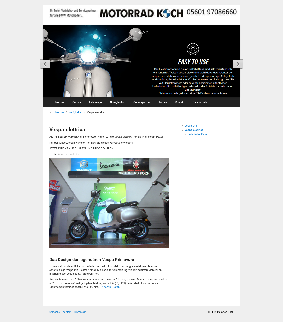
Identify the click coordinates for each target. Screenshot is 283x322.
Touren (163, 102)
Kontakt (179, 102)
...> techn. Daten (110, 287)
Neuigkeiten (117, 102)
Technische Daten (197, 134)
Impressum (80, 312)
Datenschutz (199, 102)
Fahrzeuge (95, 102)
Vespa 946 (191, 125)
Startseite (54, 312)
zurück (45, 64)
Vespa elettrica (194, 130)
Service (76, 102)
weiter (237, 64)
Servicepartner (141, 102)
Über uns (58, 102)
